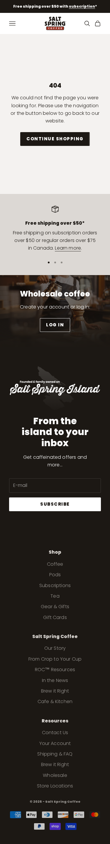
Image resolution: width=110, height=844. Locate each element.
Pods (55, 574)
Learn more (68, 248)
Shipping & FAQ (54, 754)
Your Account (55, 743)
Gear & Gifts (55, 606)
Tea (54, 596)
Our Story (55, 648)
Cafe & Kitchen (55, 701)
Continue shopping (55, 139)
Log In (55, 325)
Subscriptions (55, 585)
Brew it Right (55, 691)
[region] (55, 229)
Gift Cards (55, 617)
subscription (82, 6)
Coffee (55, 564)
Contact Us (55, 732)
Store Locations (55, 785)
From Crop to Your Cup (55, 659)
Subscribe (55, 504)
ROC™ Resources (55, 669)
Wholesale (55, 775)
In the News (55, 680)
